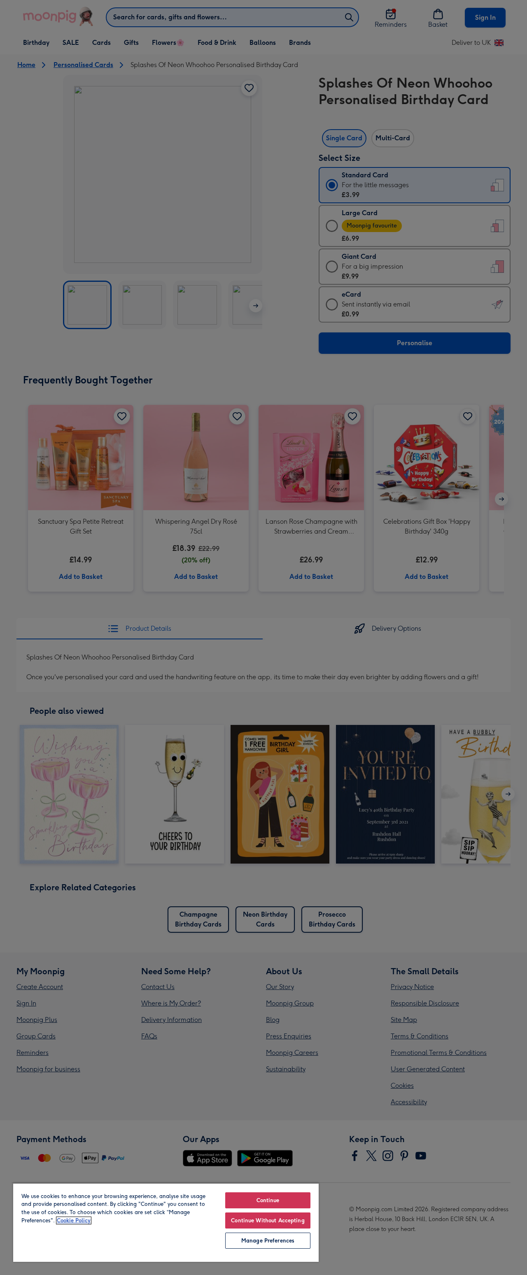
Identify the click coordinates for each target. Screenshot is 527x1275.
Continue (268, 1200)
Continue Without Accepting (267, 1220)
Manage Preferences (267, 1241)
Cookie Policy (74, 1220)
